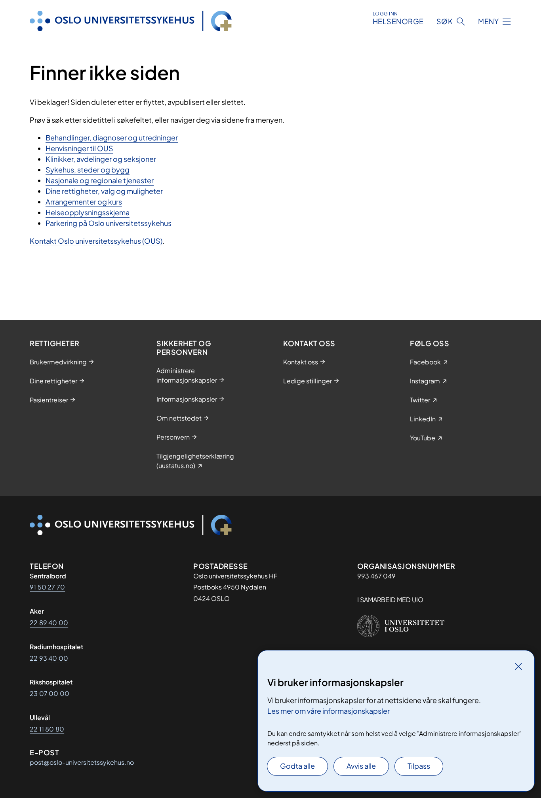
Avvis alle (361, 765)
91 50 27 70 (47, 587)
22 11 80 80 (47, 729)
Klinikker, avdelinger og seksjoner (101, 158)
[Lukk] (518, 666)
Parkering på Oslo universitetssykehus (108, 222)
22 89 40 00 (49, 622)
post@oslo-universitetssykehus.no (82, 762)
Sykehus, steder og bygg (88, 169)
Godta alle (297, 765)
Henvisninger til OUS (79, 148)
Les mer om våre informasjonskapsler (328, 710)
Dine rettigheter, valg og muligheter (104, 190)
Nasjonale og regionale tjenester (100, 180)
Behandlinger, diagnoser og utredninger (112, 137)
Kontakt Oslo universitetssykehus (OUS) (96, 240)
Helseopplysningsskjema (88, 212)
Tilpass (419, 765)
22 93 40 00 (49, 658)
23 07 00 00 (49, 693)
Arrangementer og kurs (84, 201)
